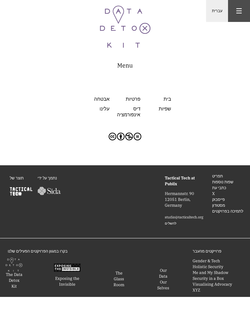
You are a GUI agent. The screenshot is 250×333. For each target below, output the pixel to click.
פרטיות (133, 99)
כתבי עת (219, 187)
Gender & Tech (206, 260)
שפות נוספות (222, 181)
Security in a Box (208, 278)
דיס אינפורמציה (128, 111)
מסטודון (218, 205)
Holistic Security (208, 266)
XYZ (196, 290)
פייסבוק (218, 199)
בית (167, 99)
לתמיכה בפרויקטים (227, 211)
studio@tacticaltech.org (184, 217)
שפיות (165, 108)
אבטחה (102, 99)
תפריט (217, 176)
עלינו (105, 108)
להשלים (170, 223)
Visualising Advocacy (212, 284)
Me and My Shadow (210, 272)
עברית (217, 11)
